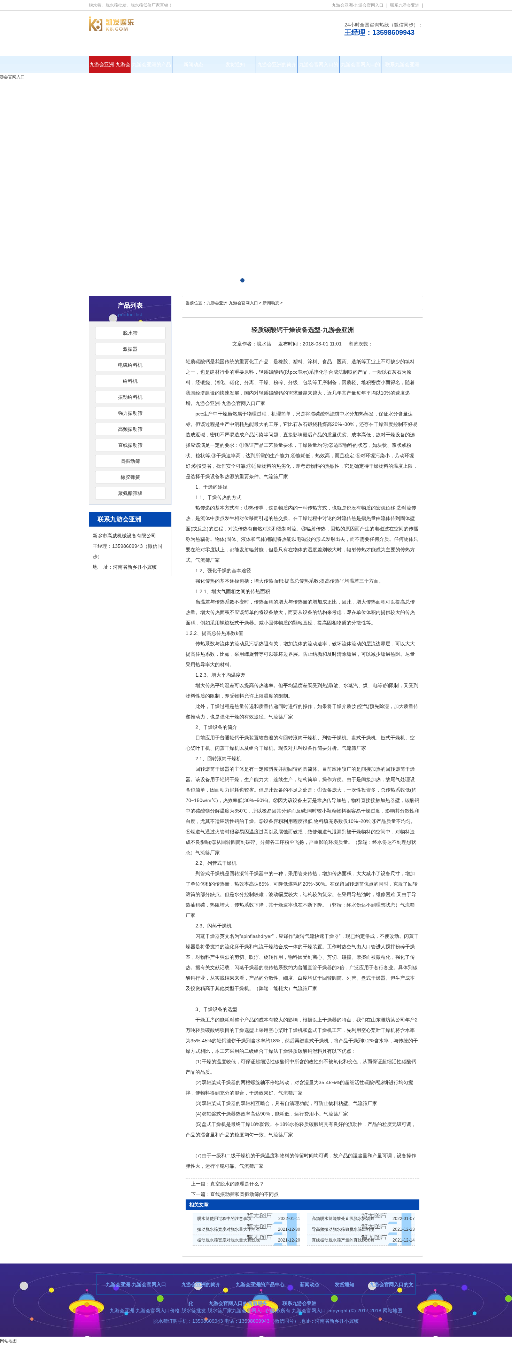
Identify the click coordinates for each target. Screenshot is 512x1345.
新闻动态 (193, 64)
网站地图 (392, 1310)
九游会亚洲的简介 (276, 64)
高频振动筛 (130, 429)
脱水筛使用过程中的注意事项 (224, 1218)
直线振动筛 (130, 445)
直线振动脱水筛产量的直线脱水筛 (343, 1240)
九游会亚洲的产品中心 (151, 67)
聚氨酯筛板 (130, 493)
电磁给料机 (130, 365)
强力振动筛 (130, 413)
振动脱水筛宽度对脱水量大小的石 (228, 1229)
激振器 (130, 349)
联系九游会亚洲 (404, 5)
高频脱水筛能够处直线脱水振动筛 (343, 1218)
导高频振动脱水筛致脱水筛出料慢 (343, 1229)
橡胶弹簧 (130, 477)
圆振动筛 (130, 461)
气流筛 (202, 560)
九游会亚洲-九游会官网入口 (357, 5)
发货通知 (235, 64)
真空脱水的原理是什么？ (237, 1184)
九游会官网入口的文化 (318, 67)
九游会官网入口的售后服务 (360, 67)
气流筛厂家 (276, 476)
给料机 (130, 381)
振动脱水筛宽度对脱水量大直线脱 (228, 1240)
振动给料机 (130, 397)
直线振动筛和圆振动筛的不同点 (244, 1194)
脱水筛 (130, 333)
